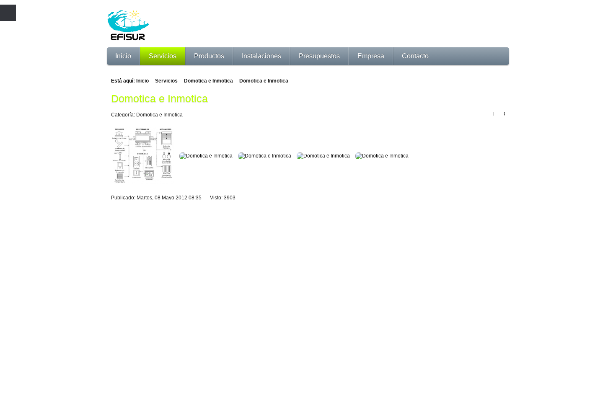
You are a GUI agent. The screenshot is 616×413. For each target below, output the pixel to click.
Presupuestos (319, 55)
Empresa (370, 55)
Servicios (162, 55)
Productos (209, 55)
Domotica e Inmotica (208, 81)
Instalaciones (261, 55)
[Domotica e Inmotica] (144, 157)
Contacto (415, 55)
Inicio (123, 55)
